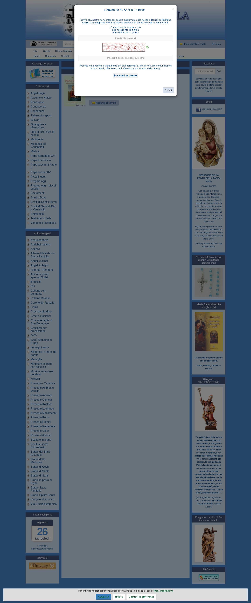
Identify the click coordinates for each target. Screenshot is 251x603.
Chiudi (168, 90)
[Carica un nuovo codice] (147, 47)
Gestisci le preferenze (141, 596)
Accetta (103, 596)
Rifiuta (119, 596)
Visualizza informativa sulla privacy (142, 68)
